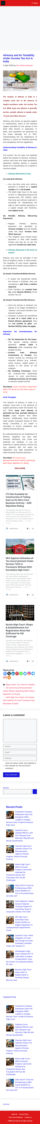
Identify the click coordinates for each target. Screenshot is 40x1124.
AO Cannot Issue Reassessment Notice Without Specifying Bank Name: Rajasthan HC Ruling (19, 691)
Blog (7, 685)
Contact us (28, 1117)
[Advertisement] (20, 27)
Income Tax (15, 685)
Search (6, 788)
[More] (9, 677)
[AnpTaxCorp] (3, 3)
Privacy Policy (24, 1114)
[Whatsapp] (21, 673)
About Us (14, 1114)
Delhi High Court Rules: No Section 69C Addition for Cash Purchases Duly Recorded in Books (19, 700)
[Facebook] (5, 673)
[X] (9, 673)
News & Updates (28, 685)
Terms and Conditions (16, 1117)
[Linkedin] (13, 673)
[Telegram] (33, 673)
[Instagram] (29, 673)
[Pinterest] (17, 673)
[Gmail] (5, 677)
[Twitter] (25, 673)
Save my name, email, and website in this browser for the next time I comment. (20, 765)
